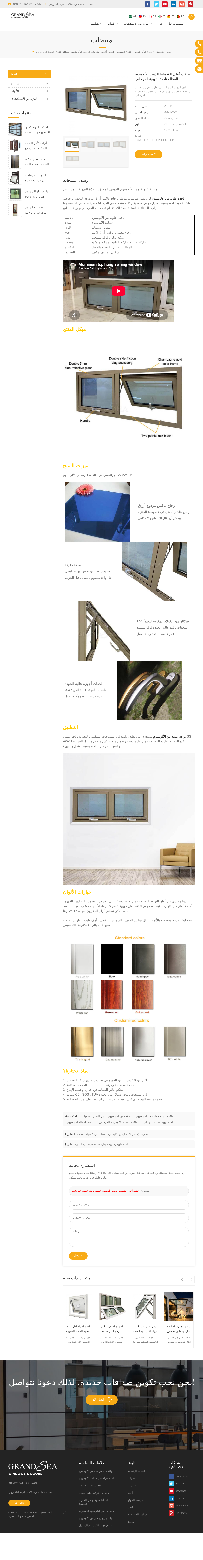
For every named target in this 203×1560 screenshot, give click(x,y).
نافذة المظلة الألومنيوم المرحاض (118, 1122)
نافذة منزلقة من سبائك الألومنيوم (97, 1478)
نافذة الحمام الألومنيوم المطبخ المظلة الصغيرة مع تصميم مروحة (78, 1329)
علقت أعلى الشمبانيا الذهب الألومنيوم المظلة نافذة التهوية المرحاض (105, 1191)
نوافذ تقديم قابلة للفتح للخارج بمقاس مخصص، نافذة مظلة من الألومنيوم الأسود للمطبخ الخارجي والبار (178, 1329)
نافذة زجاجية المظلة (90, 1486)
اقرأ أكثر (18, 1503)
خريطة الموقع (135, 1500)
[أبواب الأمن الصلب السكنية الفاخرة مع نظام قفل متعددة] (15, 145)
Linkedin (180, 1498)
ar (134, 16)
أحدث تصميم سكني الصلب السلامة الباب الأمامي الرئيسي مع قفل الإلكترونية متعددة (38, 162)
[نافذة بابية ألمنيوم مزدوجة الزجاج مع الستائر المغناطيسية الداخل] (15, 209)
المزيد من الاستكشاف (136, 23)
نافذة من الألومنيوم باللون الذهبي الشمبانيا (106, 1116)
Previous (181, 1279)
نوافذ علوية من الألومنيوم (169, 736)
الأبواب (111, 23)
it (164, 16)
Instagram (182, 1505)
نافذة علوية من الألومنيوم (168, 198)
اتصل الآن (98, 1399)
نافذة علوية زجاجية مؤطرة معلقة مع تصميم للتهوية (36, 178)
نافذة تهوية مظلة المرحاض (158, 1122)
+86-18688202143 (23, 4)
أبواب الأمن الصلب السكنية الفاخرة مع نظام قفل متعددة (36, 146)
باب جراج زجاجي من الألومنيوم (95, 1518)
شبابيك (95, 23)
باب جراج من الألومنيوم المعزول (96, 1525)
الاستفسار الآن (148, 154)
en (144, 16)
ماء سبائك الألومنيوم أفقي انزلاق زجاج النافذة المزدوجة (36, 194)
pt (182, 16)
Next (191, 1279)
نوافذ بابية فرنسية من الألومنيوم (96, 1471)
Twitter (180, 1483)
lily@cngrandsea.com (79, 4)
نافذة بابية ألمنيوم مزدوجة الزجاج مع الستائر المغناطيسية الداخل (36, 210)
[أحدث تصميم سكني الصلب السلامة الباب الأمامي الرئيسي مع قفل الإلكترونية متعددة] (15, 161)
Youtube (181, 1491)
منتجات (131, 1478)
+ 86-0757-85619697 (19, 1483)
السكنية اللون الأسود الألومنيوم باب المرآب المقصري (37, 130)
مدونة (11, 1516)
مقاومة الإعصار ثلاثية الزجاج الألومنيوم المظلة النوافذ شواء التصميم (112, 1134)
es (172, 16)
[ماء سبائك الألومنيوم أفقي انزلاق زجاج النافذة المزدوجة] (15, 193)
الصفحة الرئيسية (137, 1471)
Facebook (182, 1476)
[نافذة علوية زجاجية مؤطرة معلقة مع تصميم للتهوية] (15, 177)
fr (154, 16)
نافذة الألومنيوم (143, 52)
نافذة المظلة (124, 52)
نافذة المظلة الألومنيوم (80, 1122)
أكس (130, 1507)
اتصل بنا (132, 1486)
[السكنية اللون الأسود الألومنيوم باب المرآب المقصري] (15, 129)
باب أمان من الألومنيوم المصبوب (96, 1511)
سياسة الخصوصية (137, 1514)
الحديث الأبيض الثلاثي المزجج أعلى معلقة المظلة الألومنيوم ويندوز (112, 1329)
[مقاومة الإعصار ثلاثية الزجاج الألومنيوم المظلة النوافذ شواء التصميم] (145, 1306)
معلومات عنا (176, 23)
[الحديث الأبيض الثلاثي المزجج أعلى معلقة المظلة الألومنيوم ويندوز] (112, 1306)
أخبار (161, 23)
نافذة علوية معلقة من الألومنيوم (154, 1116)
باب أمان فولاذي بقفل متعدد (94, 1493)
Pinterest (181, 1513)
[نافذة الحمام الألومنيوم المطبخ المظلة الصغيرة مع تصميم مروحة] (79, 1306)
